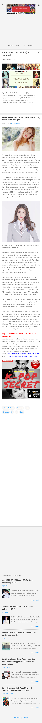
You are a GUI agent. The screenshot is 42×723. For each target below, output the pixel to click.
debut (27, 408)
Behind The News (8, 408)
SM (17, 45)
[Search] (39, 5)
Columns (20, 408)
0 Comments (15, 123)
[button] (39, 52)
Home (10, 45)
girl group (6, 412)
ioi (12, 412)
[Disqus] (21, 443)
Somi (22, 412)
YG (23, 45)
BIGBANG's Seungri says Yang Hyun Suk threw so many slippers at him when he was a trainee (18, 661)
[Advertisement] (21, 28)
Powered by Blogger (21, 718)
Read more (36, 600)
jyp (16, 412)
